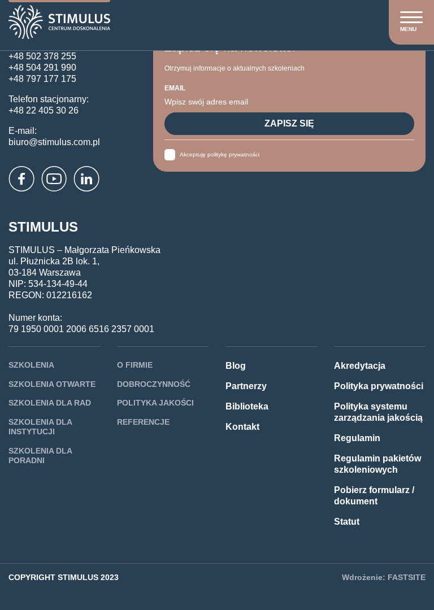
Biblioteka (246, 406)
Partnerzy (246, 386)
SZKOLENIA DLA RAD (49, 402)
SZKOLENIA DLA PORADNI (40, 455)
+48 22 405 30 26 (43, 110)
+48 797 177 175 (42, 79)
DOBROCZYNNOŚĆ (153, 384)
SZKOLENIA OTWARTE (52, 384)
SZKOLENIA (31, 364)
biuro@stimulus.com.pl (54, 142)
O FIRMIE (135, 364)
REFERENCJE (143, 421)
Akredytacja (359, 366)
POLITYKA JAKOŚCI (155, 402)
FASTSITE (407, 577)
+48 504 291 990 (42, 67)
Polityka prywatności (378, 386)
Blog (235, 366)
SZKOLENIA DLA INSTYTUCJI (40, 427)
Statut (346, 521)
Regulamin (357, 438)
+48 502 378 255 (42, 56)
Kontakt (242, 427)
